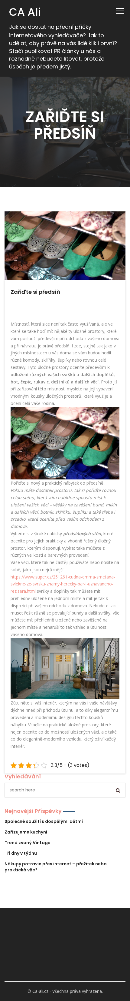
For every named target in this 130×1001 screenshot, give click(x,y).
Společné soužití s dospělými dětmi (44, 821)
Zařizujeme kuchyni (26, 832)
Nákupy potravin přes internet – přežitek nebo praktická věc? (56, 867)
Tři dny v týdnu (21, 853)
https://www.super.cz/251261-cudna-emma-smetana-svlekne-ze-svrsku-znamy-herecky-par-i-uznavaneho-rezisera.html (63, 584)
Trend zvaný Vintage (27, 843)
